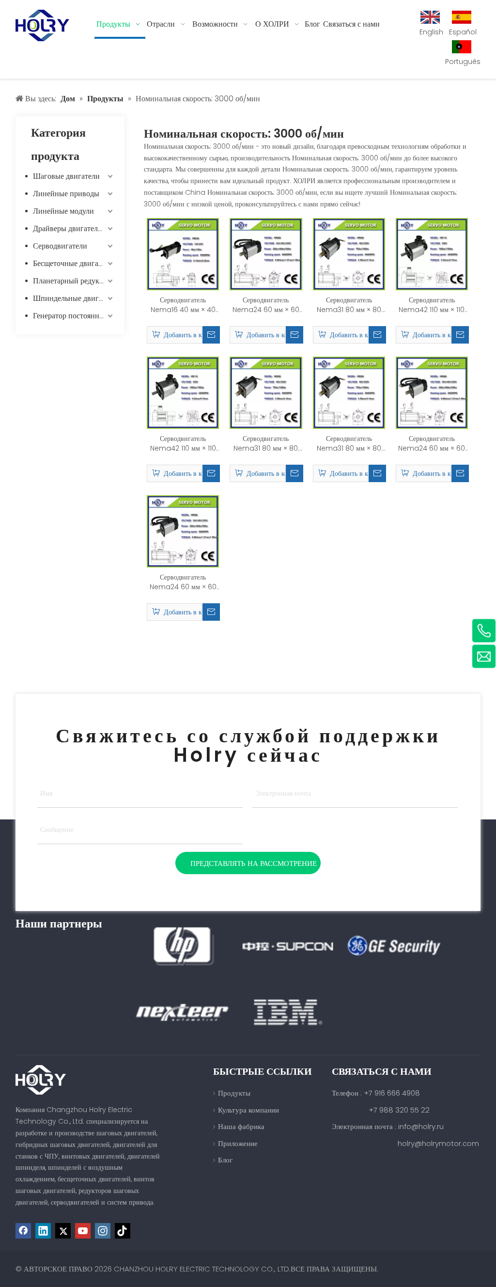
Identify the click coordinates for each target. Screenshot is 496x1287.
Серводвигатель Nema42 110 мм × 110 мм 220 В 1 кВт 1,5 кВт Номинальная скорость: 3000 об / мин (183, 443)
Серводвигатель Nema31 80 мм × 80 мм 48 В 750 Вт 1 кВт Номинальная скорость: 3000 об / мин (265, 443)
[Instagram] (102, 1231)
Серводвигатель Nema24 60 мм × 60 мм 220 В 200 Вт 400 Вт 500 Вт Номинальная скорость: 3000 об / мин (183, 582)
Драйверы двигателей (69, 228)
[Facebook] (23, 1231)
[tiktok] (122, 1231)
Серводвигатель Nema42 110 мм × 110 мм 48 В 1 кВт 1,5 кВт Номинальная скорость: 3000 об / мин (431, 304)
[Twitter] (63, 1231)
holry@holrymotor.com (438, 1143)
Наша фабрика (241, 1126)
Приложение (238, 1143)
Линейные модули (63, 211)
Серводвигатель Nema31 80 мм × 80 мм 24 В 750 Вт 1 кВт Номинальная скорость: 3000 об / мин (349, 443)
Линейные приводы (66, 193)
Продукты (234, 1093)
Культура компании (248, 1110)
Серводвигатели (60, 245)
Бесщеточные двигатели (73, 263)
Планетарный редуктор (71, 280)
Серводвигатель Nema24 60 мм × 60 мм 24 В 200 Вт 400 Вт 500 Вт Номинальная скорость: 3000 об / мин (265, 304)
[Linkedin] (43, 1231)
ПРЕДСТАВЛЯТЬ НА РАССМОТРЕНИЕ (253, 863)
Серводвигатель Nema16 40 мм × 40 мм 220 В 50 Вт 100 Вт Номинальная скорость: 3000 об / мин (183, 304)
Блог (225, 1160)
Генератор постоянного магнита (74, 315)
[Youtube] (83, 1231)
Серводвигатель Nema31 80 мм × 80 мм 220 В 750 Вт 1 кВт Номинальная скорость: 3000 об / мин (348, 304)
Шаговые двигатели (66, 176)
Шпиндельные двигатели (74, 298)
